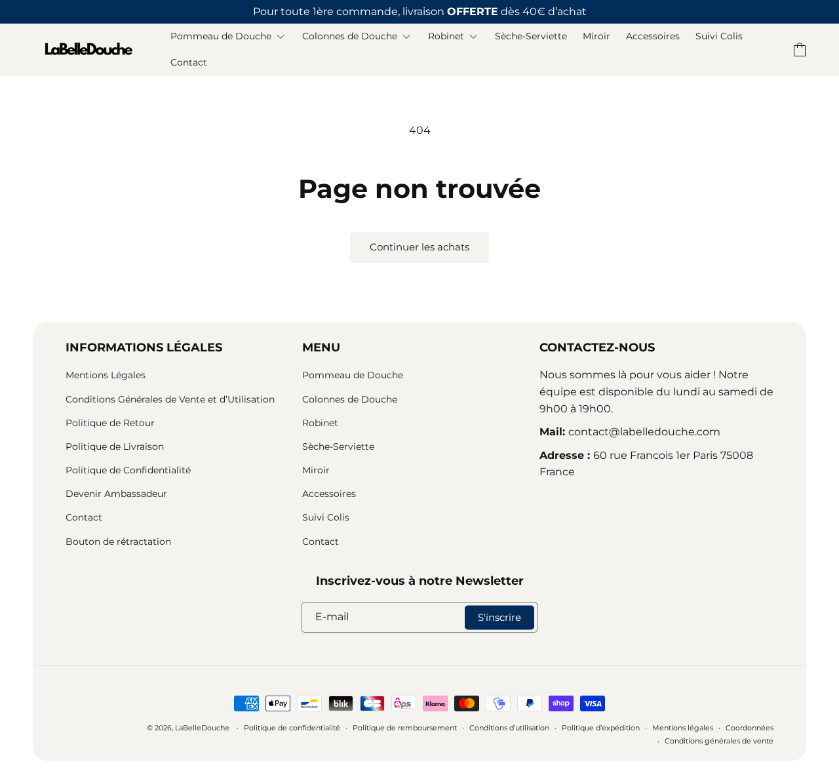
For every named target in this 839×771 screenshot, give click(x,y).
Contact (84, 517)
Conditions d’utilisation (509, 727)
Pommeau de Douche (352, 375)
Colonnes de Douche (349, 399)
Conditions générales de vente (719, 740)
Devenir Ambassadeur (116, 494)
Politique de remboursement (405, 727)
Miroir (316, 470)
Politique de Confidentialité (128, 470)
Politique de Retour (110, 423)
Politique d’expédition (601, 727)
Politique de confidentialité (292, 727)
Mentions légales (682, 727)
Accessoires (329, 494)
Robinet (320, 423)
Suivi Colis (325, 517)
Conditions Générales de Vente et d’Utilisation (170, 399)
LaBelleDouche (202, 727)
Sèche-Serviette (338, 446)
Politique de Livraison (115, 446)
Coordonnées (749, 727)
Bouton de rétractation (118, 541)
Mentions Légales (106, 375)
